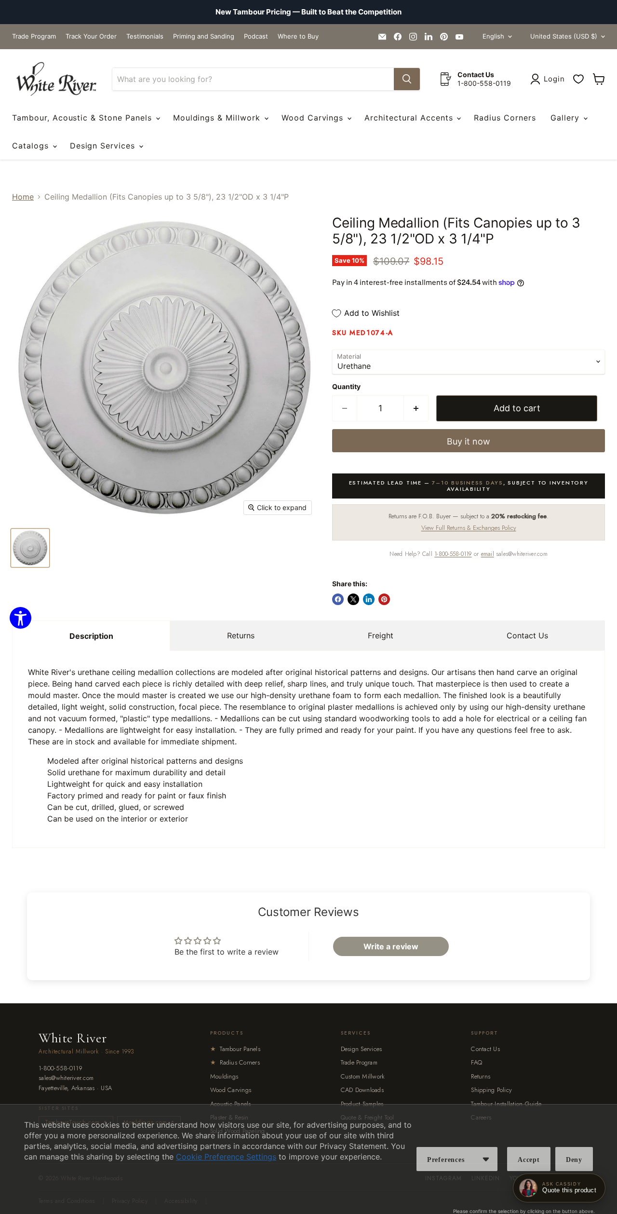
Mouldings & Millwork (218, 117)
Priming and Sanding (203, 36)
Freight (380, 635)
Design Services (104, 145)
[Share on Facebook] (338, 599)
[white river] (56, 79)
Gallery (566, 117)
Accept (529, 1159)
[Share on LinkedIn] (369, 599)
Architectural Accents (410, 117)
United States (563, 36)
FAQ (476, 1062)
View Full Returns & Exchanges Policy (468, 527)
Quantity (346, 387)
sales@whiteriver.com (66, 1078)
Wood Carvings (314, 117)
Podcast (256, 36)
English (493, 36)
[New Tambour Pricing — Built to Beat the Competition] (308, 12)
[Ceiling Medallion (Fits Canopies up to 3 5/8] (30, 548)
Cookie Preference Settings (226, 1156)
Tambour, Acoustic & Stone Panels (83, 117)
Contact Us (527, 635)
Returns (241, 635)
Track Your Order (91, 36)
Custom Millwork (363, 1076)
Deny (574, 1159)
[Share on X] (353, 599)
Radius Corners (505, 117)
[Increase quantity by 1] (416, 408)
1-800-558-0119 (452, 554)
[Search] (407, 79)
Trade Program (34, 36)
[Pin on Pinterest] (384, 599)
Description (91, 636)
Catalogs (32, 145)
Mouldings (224, 1076)
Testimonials (144, 36)
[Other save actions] (485, 1159)
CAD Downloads (362, 1089)
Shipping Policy (491, 1089)
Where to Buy (298, 36)
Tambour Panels (235, 1048)
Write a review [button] (390, 946)
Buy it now (468, 441)
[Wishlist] (578, 79)
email (487, 554)
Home (23, 196)
